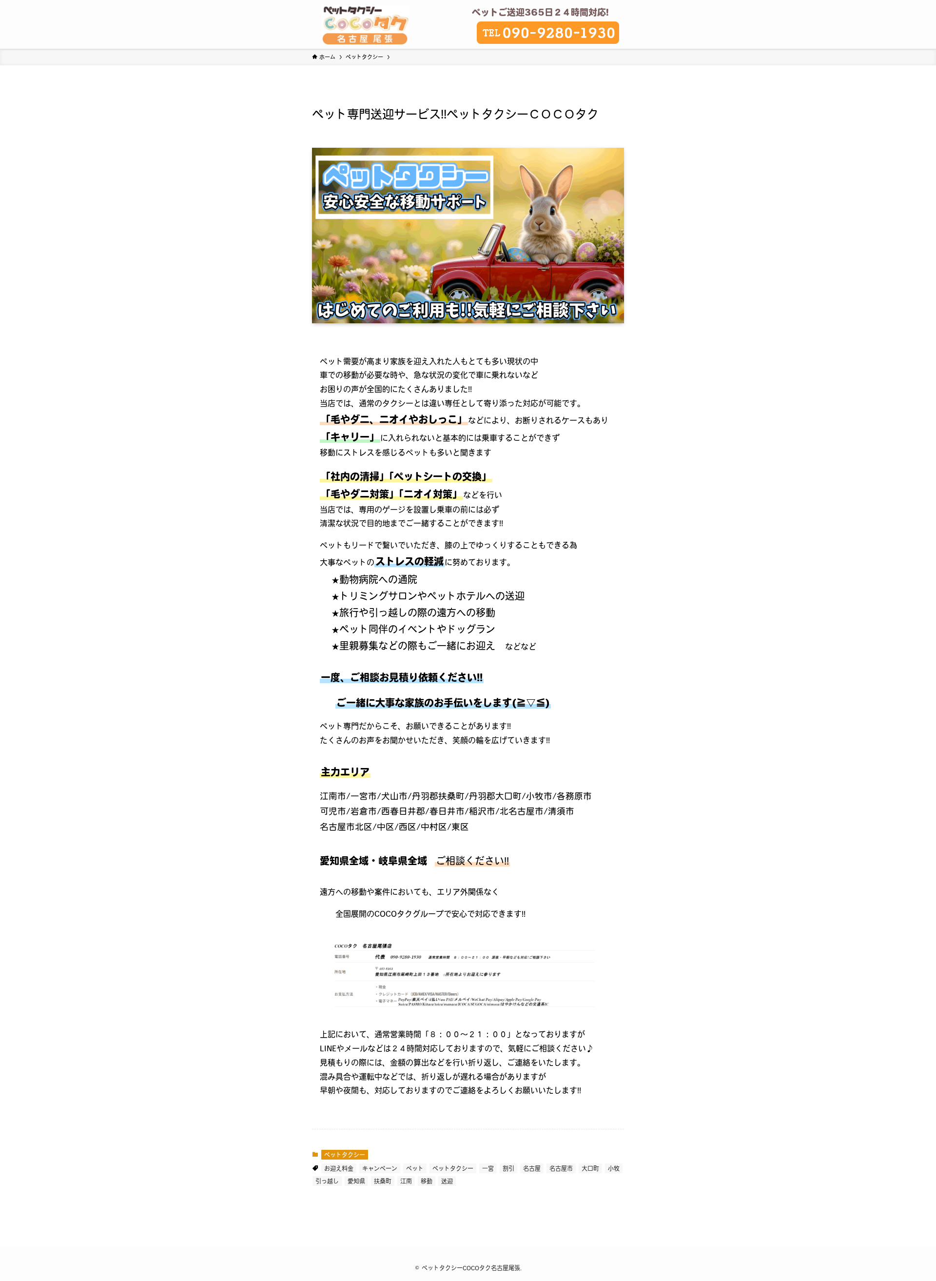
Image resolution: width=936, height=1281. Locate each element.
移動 (426, 1181)
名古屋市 (561, 1168)
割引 (508, 1168)
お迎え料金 (338, 1168)
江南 (406, 1181)
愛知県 (356, 1181)
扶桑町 (382, 1181)
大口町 (590, 1168)
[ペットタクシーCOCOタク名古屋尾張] (365, 24)
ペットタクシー (344, 1155)
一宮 (488, 1168)
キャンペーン (379, 1168)
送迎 (447, 1181)
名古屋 (532, 1168)
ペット (415, 1168)
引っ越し (327, 1181)
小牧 (614, 1168)
